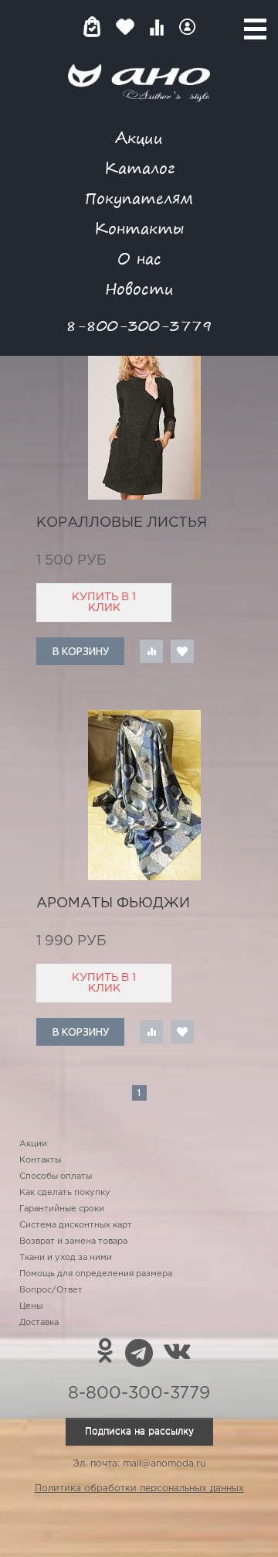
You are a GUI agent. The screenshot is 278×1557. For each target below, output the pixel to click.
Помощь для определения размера (95, 1274)
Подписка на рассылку (139, 1431)
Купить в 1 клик (104, 602)
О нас (139, 258)
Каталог (139, 167)
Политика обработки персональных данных (139, 1488)
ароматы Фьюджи (113, 903)
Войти (187, 27)
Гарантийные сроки (61, 1209)
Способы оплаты (55, 1176)
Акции (139, 137)
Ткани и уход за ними (65, 1258)
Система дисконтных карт (75, 1225)
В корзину (81, 651)
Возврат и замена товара (73, 1241)
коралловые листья (121, 523)
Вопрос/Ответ (51, 1290)
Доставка (39, 1323)
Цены (30, 1306)
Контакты (139, 228)
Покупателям (139, 197)
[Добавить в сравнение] (151, 651)
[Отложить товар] (182, 651)
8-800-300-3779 (139, 325)
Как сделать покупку (64, 1193)
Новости (139, 288)
